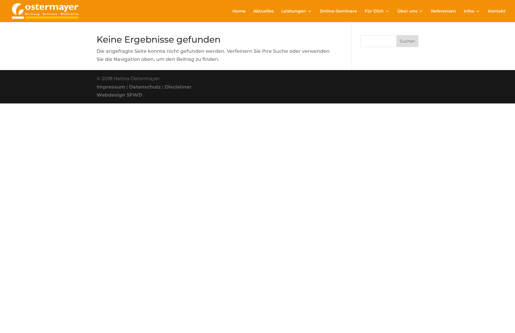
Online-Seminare (338, 11)
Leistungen (293, 11)
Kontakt (496, 11)
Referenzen (443, 11)
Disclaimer (178, 87)
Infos (469, 11)
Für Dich (374, 11)
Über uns (407, 11)
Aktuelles (263, 11)
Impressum (111, 87)
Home (239, 11)
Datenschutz (145, 87)
